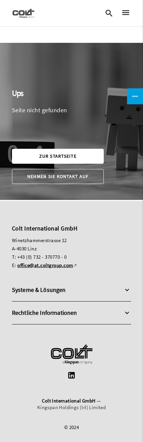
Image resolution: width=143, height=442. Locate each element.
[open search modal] (108, 13)
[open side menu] (123, 13)
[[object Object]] (71, 355)
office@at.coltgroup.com (45, 265)
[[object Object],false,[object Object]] (23, 13)
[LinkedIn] (71, 376)
